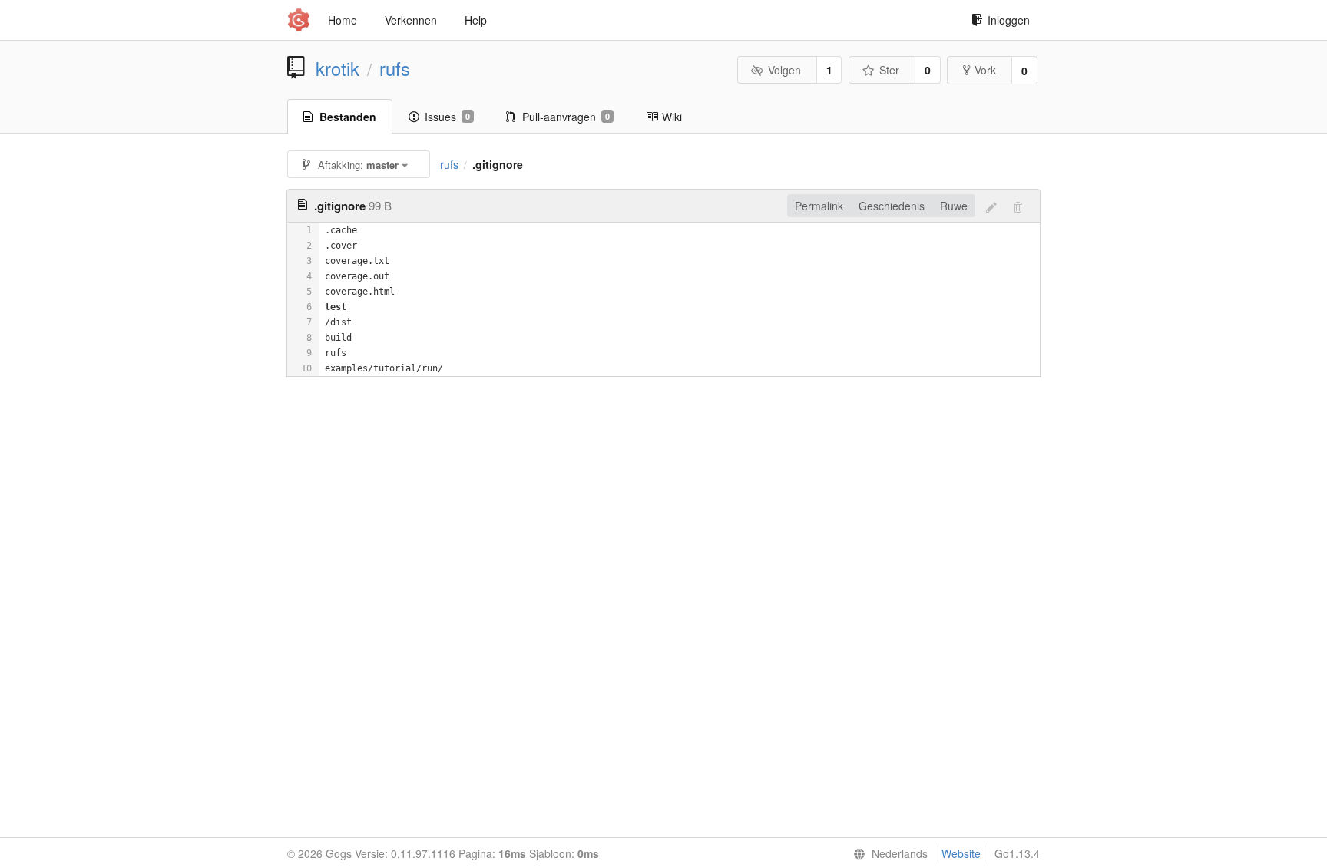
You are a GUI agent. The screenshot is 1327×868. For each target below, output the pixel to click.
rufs (394, 68)
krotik (337, 68)
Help (476, 20)
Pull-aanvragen (566, 116)
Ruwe (954, 205)
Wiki (672, 116)
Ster (889, 70)
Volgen (784, 70)
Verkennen (411, 20)
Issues (447, 116)
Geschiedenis (892, 205)
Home (342, 20)
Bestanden (347, 116)
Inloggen (1009, 20)
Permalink (819, 205)
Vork (985, 70)
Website (961, 853)
